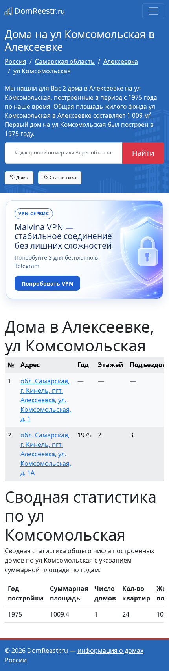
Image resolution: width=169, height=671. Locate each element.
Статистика (62, 177)
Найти (143, 153)
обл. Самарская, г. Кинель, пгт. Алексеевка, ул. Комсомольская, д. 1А (45, 454)
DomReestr (39, 11)
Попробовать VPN (47, 283)
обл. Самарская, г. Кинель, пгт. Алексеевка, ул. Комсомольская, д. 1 (45, 400)
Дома (21, 177)
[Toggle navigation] (153, 11)
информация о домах (110, 650)
